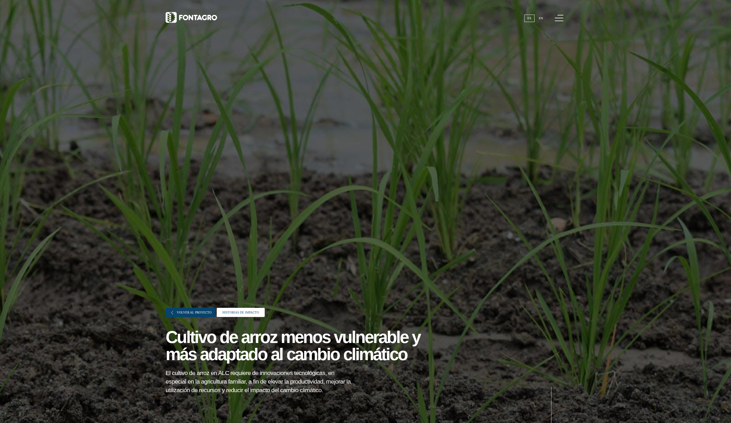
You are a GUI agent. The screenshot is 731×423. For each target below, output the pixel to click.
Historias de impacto (240, 312)
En (541, 18)
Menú (559, 18)
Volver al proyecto (194, 312)
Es (529, 18)
